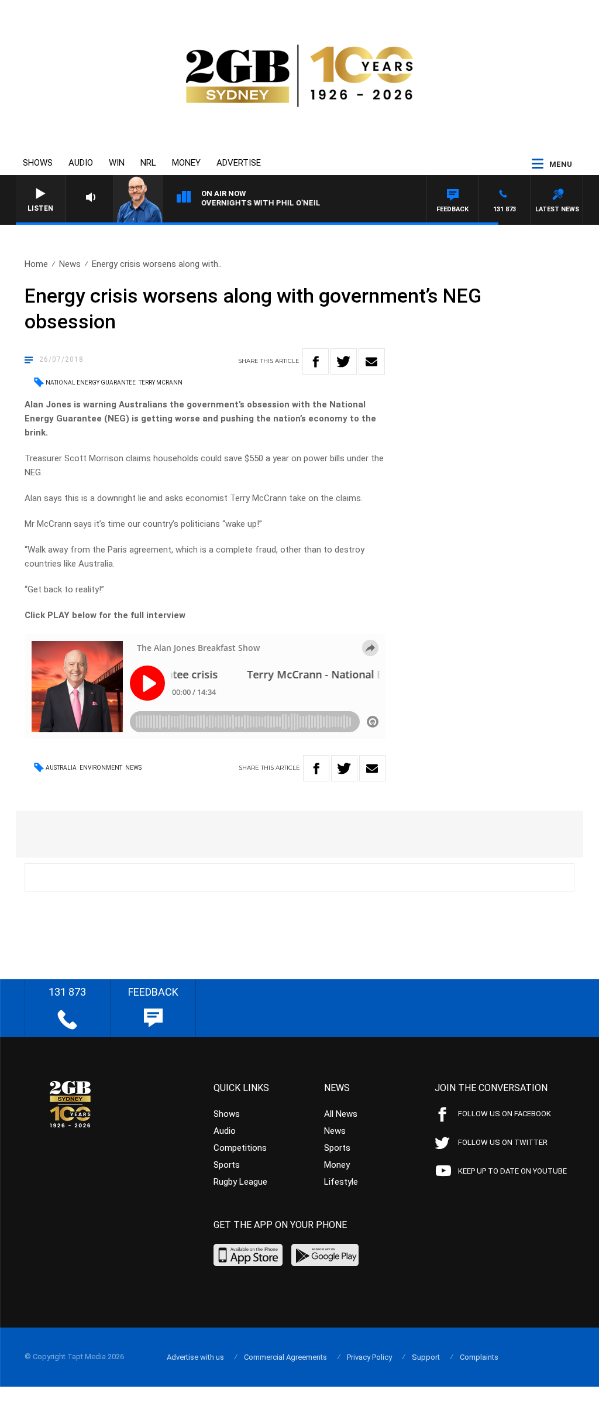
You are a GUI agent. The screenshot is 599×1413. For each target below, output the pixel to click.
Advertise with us (195, 1357)
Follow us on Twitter (503, 1142)
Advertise (238, 162)
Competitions (240, 1148)
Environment (101, 767)
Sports (227, 1165)
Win (117, 162)
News (70, 264)
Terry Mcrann (161, 382)
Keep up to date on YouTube (512, 1171)
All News (340, 1114)
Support (426, 1357)
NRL (148, 162)
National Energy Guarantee (91, 382)
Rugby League (240, 1182)
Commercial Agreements (285, 1357)
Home (36, 264)
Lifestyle (341, 1182)
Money (186, 162)
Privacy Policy (369, 1357)
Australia (61, 767)
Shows (38, 162)
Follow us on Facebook (504, 1113)
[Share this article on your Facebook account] (315, 361)
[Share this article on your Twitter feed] (344, 361)
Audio (80, 162)
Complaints (479, 1357)
